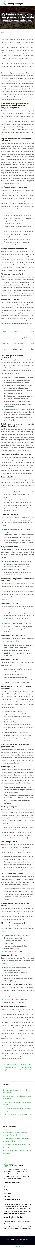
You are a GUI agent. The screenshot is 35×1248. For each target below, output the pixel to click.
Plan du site (17, 1246)
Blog (4, 32)
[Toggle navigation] (32, 3)
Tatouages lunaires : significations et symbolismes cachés (25, 1067)
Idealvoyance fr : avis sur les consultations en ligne (9, 1067)
